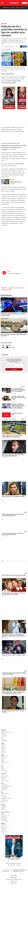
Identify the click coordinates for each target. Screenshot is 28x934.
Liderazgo (3, 807)
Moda (2, 759)
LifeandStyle (4, 740)
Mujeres (3, 739)
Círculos (3, 758)
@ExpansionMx (10, 74)
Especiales (3, 809)
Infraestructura (4, 787)
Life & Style (3, 773)
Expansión (8, 345)
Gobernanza (4, 795)
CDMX (2, 748)
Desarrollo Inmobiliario (6, 785)
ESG (2, 738)
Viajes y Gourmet (5, 762)
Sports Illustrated (5, 812)
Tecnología (4, 736)
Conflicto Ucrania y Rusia (6, 289)
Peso (17, 287)
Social (2, 794)
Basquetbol (4, 817)
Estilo (2, 774)
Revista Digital (25, 2)
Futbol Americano (5, 815)
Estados (3, 749)
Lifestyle (3, 819)
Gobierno (3, 744)
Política (17, 7)
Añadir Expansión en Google (7, 49)
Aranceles (22, 287)
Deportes (3, 777)
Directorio (13, 883)
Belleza (3, 760)
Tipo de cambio (11, 287)
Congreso (3, 747)
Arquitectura (4, 788)
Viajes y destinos (5, 827)
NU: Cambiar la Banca (14, 859)
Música (3, 779)
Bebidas (3, 825)
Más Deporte (4, 818)
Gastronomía (4, 824)
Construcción (4, 784)
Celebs (3, 769)
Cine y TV (3, 778)
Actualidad (3, 805)
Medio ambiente (5, 793)
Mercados (4, 23)
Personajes (4, 828)
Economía (22, 7)
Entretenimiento (5, 775)
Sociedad (3, 752)
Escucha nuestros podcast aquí (14, 273)
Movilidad (3, 797)
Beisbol (3, 814)
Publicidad (14, 875)
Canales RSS (13, 881)
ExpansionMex (17, 865)
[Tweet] (21, 47)
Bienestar (3, 829)
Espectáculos (4, 755)
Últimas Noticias (6, 7)
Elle (2, 766)
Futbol (2, 813)
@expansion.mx (14, 865)
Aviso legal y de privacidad (14, 879)
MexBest (3, 823)
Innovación (3, 799)
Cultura (3, 763)
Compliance (13, 877)
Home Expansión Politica (7, 732)
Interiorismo (4, 789)
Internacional (4, 734)
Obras (2, 737)
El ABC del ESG (4, 800)
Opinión (3, 802)
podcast (8, 271)
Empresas (13, 7)
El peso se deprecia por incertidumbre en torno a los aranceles (16, 182)
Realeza (3, 757)
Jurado (2, 832)
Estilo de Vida (4, 830)
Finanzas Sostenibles (6, 798)
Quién (2, 754)
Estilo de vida (4, 770)
